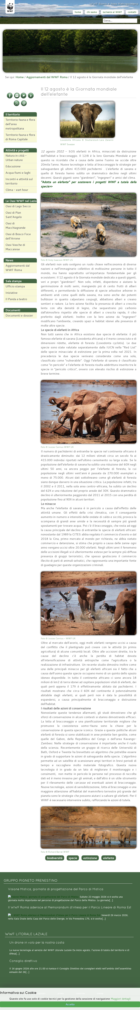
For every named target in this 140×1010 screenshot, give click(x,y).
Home (19, 77)
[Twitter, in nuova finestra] (23, 98)
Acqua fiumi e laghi (17, 173)
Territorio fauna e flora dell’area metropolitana (20, 124)
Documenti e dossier (19, 315)
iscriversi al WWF (112, 12)
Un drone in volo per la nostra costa (36, 942)
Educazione (13, 166)
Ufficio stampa (15, 286)
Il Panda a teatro (16, 299)
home (78, 12)
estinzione (90, 858)
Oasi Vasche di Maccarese (15, 247)
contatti (132, 12)
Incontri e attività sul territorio (19, 181)
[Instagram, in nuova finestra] (17, 98)
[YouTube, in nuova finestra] (31, 98)
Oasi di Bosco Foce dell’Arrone (18, 236)
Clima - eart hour (16, 190)
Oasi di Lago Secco (18, 206)
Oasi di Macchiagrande (15, 225)
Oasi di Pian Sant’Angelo (13, 215)
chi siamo (92, 12)
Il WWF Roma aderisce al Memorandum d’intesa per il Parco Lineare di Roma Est (69, 907)
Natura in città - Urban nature (16, 158)
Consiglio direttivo (23, 961)
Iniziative (11, 293)
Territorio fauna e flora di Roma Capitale (20, 137)
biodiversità (54, 858)
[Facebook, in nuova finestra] (9, 98)
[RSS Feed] (16, 105)
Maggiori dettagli (121, 998)
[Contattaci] (24, 105)
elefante (108, 858)
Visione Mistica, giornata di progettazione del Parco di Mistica (55, 889)
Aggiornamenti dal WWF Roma (46, 77)
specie (73, 858)
